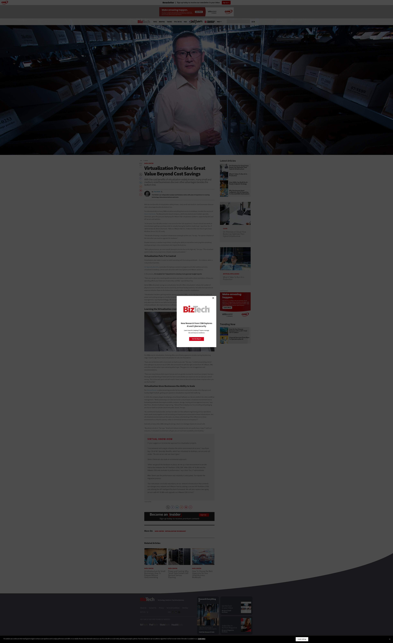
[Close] (389, 639)
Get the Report (196, 339)
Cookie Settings (302, 639)
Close (213, 298)
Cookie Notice (201, 639)
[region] (196, 639)
